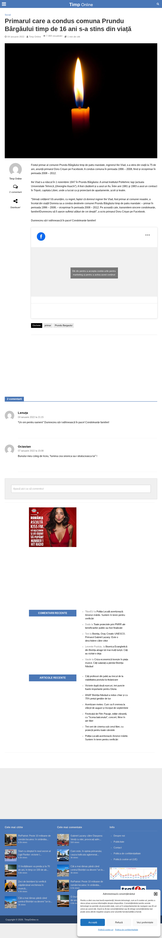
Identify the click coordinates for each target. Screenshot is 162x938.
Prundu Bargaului (63, 325)
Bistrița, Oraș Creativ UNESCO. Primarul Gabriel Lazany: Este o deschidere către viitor (105, 637)
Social (8, 14)
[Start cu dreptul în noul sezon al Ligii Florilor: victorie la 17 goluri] (11, 855)
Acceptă (92, 922)
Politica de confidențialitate (126, 930)
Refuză (119, 922)
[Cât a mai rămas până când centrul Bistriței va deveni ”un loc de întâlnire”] (11, 902)
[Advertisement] (94, 362)
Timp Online (35, 36)
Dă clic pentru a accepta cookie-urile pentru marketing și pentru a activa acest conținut (94, 273)
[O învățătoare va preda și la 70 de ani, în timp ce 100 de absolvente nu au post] (11, 870)
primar (48, 325)
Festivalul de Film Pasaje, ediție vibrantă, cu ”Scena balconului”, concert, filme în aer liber (106, 717)
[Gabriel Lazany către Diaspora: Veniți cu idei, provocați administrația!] (63, 840)
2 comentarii (15, 192)
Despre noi (119, 835)
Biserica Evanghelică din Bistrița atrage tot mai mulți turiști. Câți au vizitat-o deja (106, 650)
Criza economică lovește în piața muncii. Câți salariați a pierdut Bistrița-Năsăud (106, 663)
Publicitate (119, 841)
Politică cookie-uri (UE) (125, 859)
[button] (155, 894)
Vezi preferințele (145, 922)
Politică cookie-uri (105, 930)
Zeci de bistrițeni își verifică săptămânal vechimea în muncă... (32, 885)
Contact (118, 847)
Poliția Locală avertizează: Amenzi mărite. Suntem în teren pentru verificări (105, 615)
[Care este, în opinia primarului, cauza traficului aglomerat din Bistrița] (63, 855)
